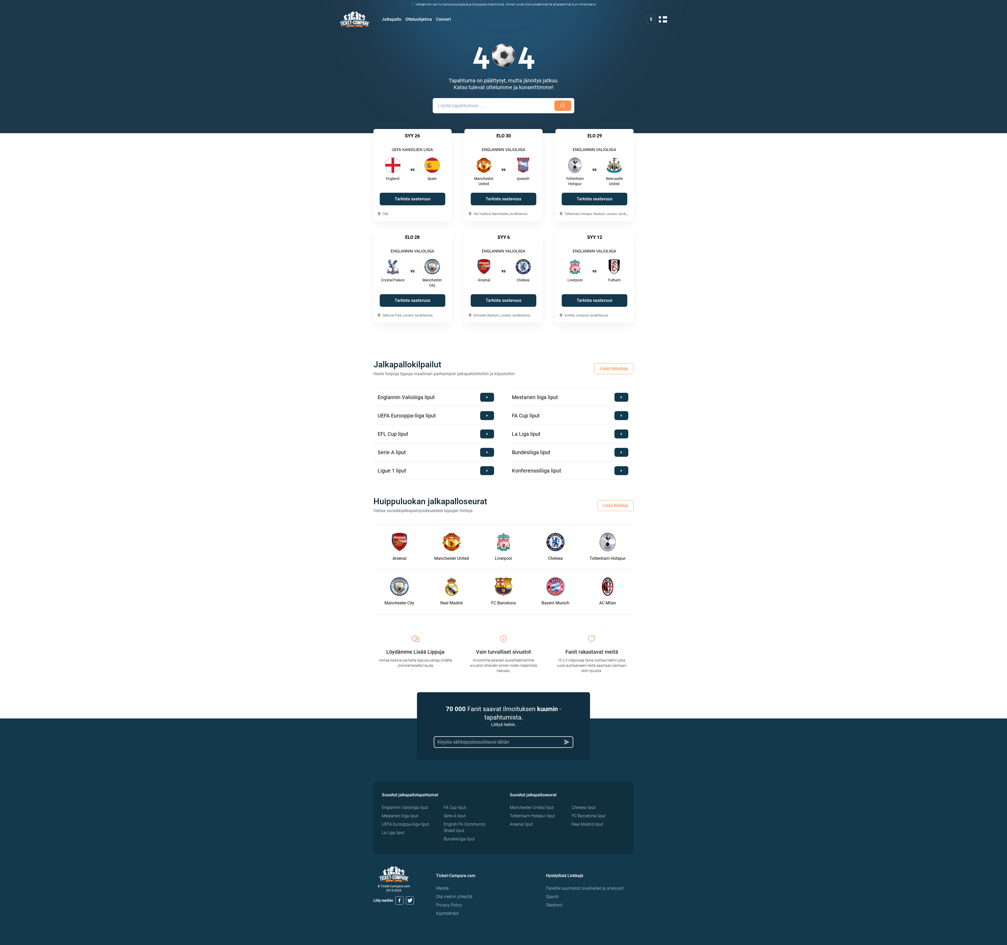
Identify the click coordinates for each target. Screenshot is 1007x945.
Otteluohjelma (418, 19)
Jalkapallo (391, 19)
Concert (443, 19)
